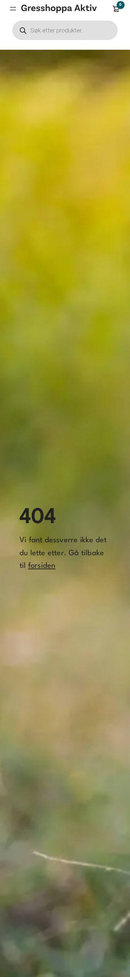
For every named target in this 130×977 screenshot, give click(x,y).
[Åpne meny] (13, 8)
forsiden (42, 566)
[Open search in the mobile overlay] (65, 30)
